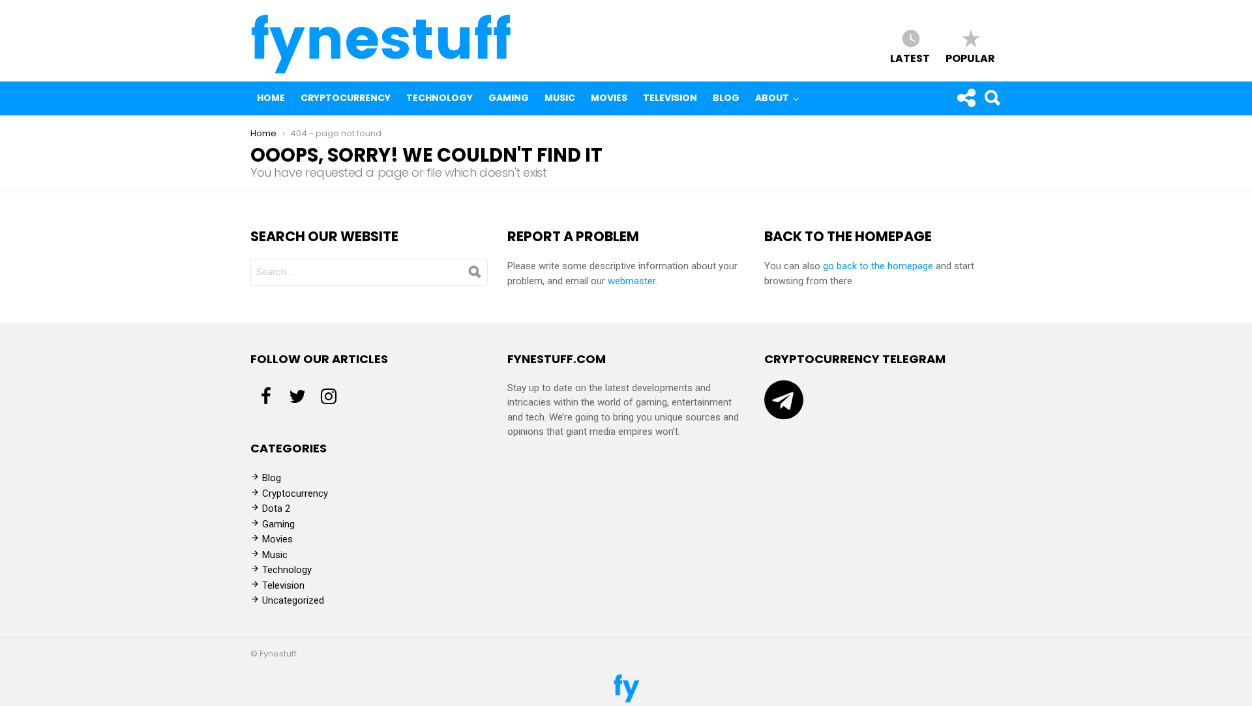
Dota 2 (276, 508)
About (772, 97)
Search (992, 97)
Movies (609, 97)
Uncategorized (293, 600)
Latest (910, 58)
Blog (726, 97)
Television (670, 97)
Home (271, 97)
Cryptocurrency (346, 97)
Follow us (966, 97)
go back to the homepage (878, 266)
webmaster (631, 281)
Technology (439, 97)
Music (559, 97)
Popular (970, 58)
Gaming (508, 97)
